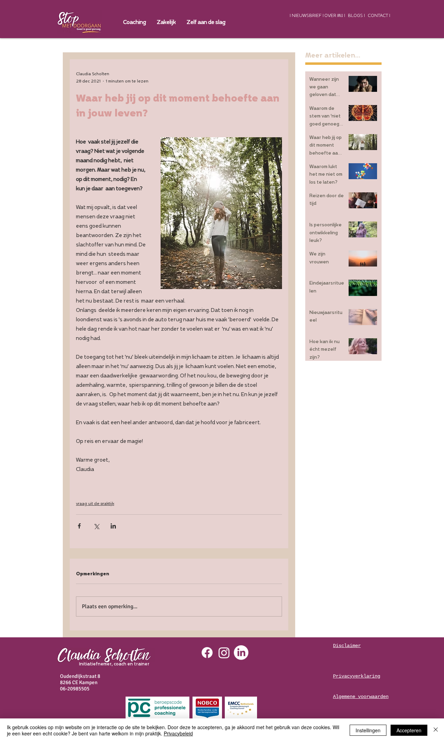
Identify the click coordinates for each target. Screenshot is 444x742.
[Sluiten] (436, 730)
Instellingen (368, 730)
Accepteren (408, 730)
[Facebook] (207, 652)
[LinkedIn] (241, 652)
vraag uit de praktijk (95, 504)
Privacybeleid (178, 733)
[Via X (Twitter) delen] (96, 526)
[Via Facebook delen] (79, 526)
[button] (166, 22)
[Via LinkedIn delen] (113, 526)
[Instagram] (224, 652)
